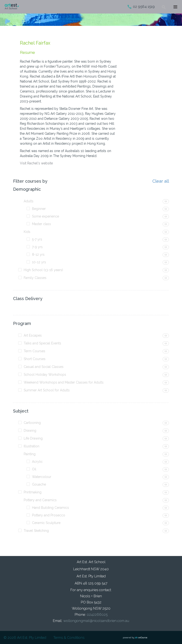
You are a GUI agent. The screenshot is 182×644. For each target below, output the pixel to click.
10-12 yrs (39, 262)
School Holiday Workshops (45, 374)
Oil (34, 469)
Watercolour (41, 477)
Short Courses (35, 359)
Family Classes (35, 278)
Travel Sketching (36, 531)
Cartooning (32, 423)
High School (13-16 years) (43, 270)
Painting (30, 454)
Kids (27, 232)
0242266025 (97, 614)
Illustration (31, 446)
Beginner (39, 209)
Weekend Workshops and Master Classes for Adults (64, 382)
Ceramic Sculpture (46, 523)
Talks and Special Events (42, 343)
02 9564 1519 (144, 7)
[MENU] (175, 7)
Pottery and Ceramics (40, 500)
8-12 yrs (38, 254)
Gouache (39, 484)
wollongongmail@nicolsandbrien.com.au (96, 621)
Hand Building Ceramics (50, 508)
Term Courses (34, 351)
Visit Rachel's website (36, 163)
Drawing (30, 430)
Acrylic (37, 461)
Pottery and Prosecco (48, 515)
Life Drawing (33, 438)
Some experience (45, 216)
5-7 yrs (37, 239)
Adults (28, 201)
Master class (41, 224)
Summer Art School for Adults (47, 390)
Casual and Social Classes (44, 367)
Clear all (160, 181)
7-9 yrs (37, 247)
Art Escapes (33, 335)
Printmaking (32, 492)
